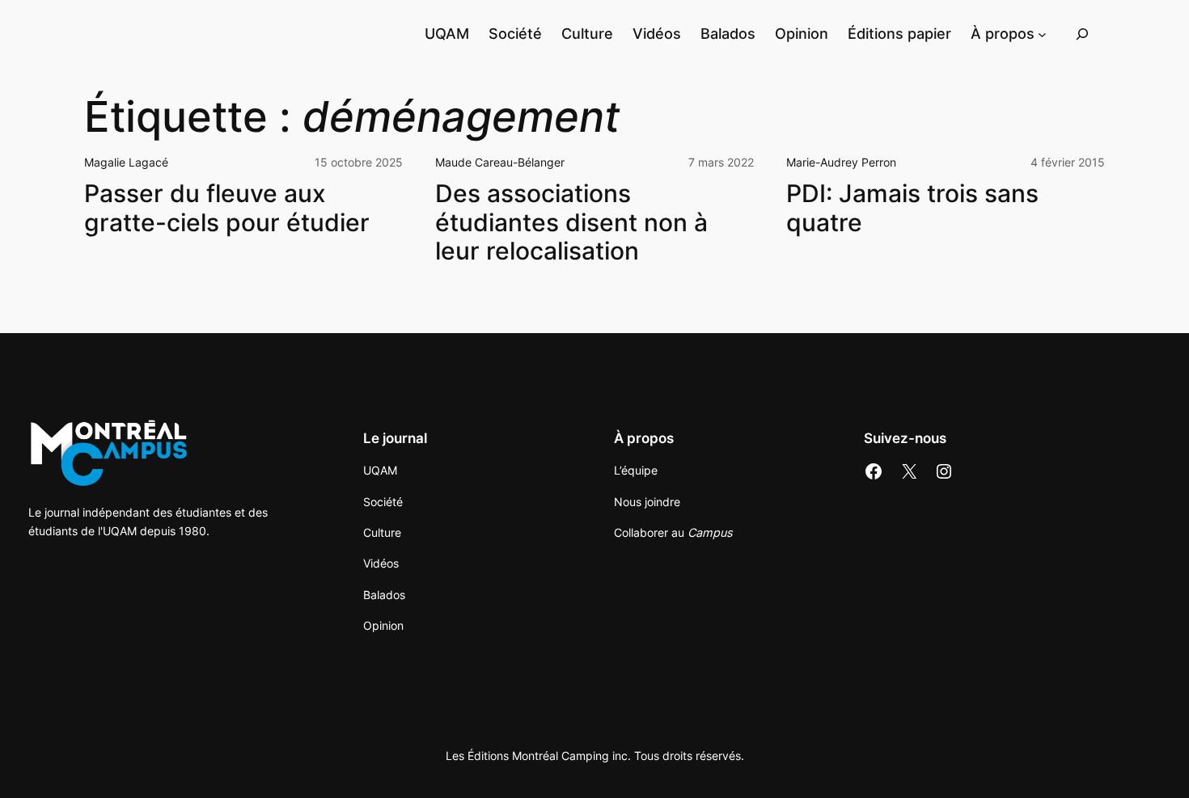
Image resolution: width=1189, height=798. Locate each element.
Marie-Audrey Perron (841, 162)
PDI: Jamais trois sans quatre (912, 208)
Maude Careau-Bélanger (500, 162)
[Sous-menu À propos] (1042, 33)
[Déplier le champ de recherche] (1082, 33)
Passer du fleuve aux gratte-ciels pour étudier (227, 208)
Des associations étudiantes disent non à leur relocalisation (571, 222)
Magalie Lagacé (126, 162)
